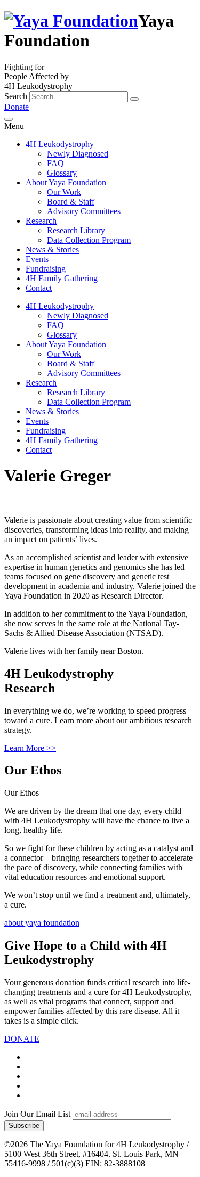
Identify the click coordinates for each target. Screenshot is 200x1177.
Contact (39, 287)
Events (37, 259)
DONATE (21, 1038)
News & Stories (52, 249)
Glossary (62, 172)
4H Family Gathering (62, 278)
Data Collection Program (89, 239)
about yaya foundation (41, 922)
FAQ (55, 163)
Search (15, 96)
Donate (16, 106)
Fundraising (46, 268)
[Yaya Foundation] (71, 20)
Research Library (76, 230)
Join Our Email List (37, 1113)
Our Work (64, 192)
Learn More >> (30, 748)
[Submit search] (134, 99)
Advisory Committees (84, 211)
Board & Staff (70, 201)
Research (41, 220)
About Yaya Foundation (66, 182)
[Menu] (8, 119)
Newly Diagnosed (77, 153)
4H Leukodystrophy (60, 144)
